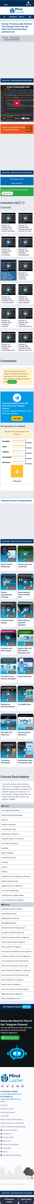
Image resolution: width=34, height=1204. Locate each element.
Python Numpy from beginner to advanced (16, 970)
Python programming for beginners (13, 942)
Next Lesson (16, 183)
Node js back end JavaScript (12, 1123)
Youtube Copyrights (10, 1144)
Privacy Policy (8, 1137)
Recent (21, 17)
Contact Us (7, 1134)
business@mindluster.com (11, 1094)
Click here (12, 382)
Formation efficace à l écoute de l (12, 839)
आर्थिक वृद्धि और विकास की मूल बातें (10, 918)
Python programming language (11, 815)
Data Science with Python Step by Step (15, 975)
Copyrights (7, 1148)
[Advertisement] (17, 60)
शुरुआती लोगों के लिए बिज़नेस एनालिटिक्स (11, 909)
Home (6, 37)
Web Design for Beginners (10, 834)
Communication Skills (8, 829)
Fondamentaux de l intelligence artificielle (15, 876)
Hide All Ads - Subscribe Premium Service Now (17, 80)
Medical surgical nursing (9, 881)
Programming (14, 37)
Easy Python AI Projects (9, 843)
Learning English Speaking (10, 810)
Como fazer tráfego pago (10, 890)
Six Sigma (4, 862)
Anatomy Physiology (8, 824)
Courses (3, 1105)
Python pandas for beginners (11, 947)
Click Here (28, 129)
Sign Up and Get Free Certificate (14, 191)
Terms (5, 1152)
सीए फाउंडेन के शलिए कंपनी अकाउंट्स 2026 (13, 928)
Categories (13, 17)
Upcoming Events (7, 1112)
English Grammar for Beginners (12, 886)
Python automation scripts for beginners (15, 937)
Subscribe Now (11, 1038)
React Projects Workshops (11, 1119)
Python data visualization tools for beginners (16, 951)
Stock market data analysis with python (15, 961)
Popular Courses (7, 1109)
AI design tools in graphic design (12, 895)
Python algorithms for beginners (12, 980)
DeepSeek (4, 848)
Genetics (4, 872)
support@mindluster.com (10, 1099)
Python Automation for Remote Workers (15, 989)
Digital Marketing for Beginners (12, 994)
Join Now (26, 1007)
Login (6, 5)
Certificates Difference (11, 1155)
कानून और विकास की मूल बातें (8, 914)
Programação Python (8, 857)
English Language (7, 853)
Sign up (28, 5)
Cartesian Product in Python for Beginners (16, 956)
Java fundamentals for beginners (12, 900)
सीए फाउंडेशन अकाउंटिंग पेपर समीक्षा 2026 (12, 933)
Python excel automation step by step (14, 966)
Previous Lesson (18, 179)
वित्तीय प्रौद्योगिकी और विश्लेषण (9, 923)
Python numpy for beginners (11, 984)
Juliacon (4, 867)
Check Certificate (9, 1130)
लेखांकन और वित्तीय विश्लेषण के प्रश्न (10, 999)
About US (6, 1141)
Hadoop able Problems (11, 40)
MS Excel (4, 820)
